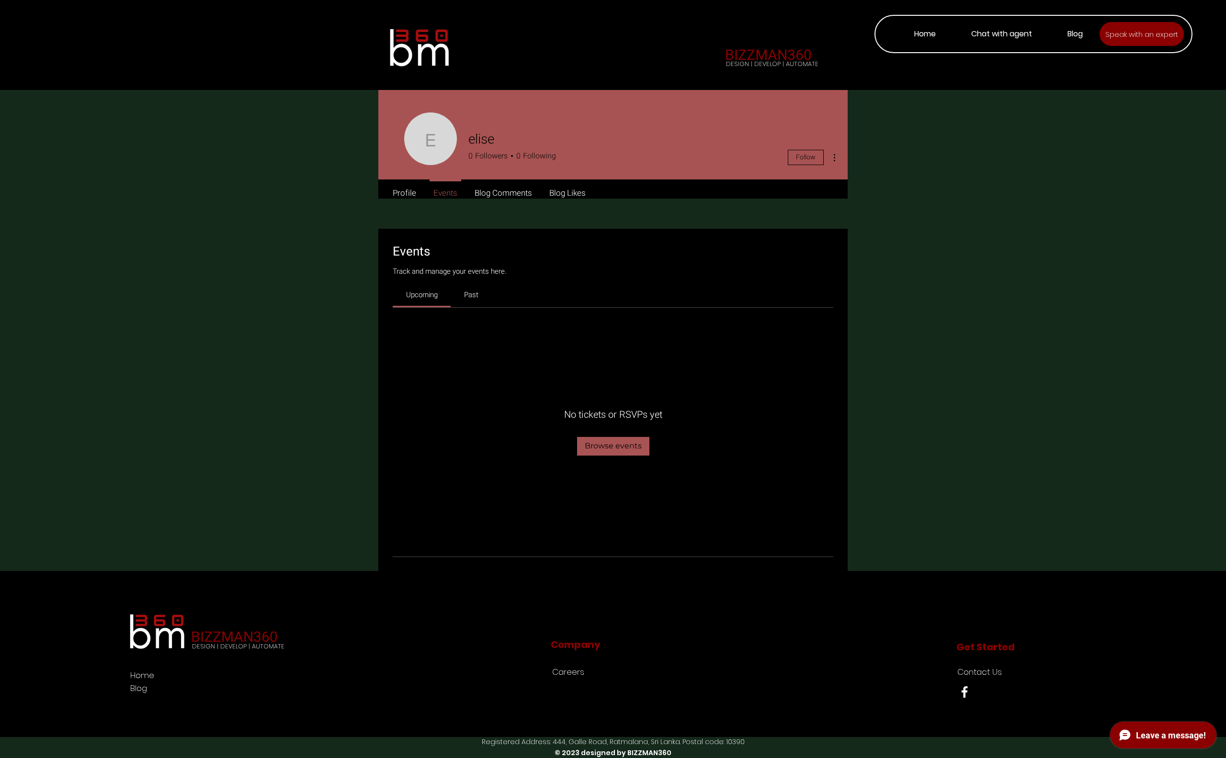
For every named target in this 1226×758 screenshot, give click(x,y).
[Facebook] (964, 692)
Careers (568, 672)
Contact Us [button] (979, 672)
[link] (422, 295)
